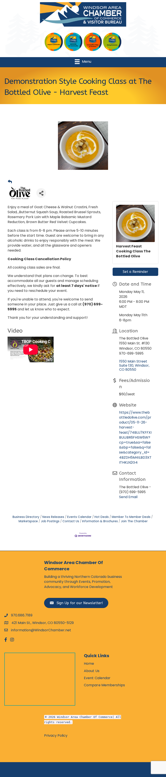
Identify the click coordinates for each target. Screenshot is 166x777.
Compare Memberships (104, 685)
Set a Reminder (135, 272)
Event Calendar (97, 677)
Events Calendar (79, 517)
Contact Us (70, 521)
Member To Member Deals (131, 517)
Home (89, 663)
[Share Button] (41, 193)
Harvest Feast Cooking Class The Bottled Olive (133, 251)
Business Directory (26, 517)
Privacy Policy (55, 735)
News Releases (53, 517)
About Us (91, 670)
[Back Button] (10, 182)
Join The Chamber (134, 521)
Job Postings (50, 521)
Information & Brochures (100, 521)
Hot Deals (101, 517)
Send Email (128, 496)
